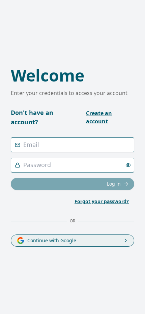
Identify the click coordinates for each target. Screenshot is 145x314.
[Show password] (128, 165)
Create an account (99, 117)
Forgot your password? (102, 201)
